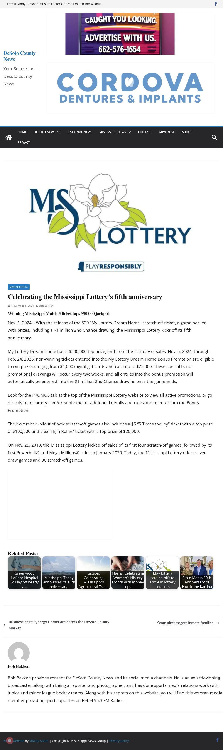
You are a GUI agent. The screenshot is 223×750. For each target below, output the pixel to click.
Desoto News (45, 132)
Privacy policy (119, 741)
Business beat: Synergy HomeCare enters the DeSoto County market (59, 625)
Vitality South (39, 741)
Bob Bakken (46, 306)
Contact (145, 132)
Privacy (23, 142)
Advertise (167, 132)
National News (79, 132)
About (187, 132)
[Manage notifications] (9, 740)
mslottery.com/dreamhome (56, 403)
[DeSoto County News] (8, 137)
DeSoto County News (19, 56)
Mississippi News (112, 132)
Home (22, 132)
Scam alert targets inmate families (185, 622)
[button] (58, 132)
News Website (13, 741)
